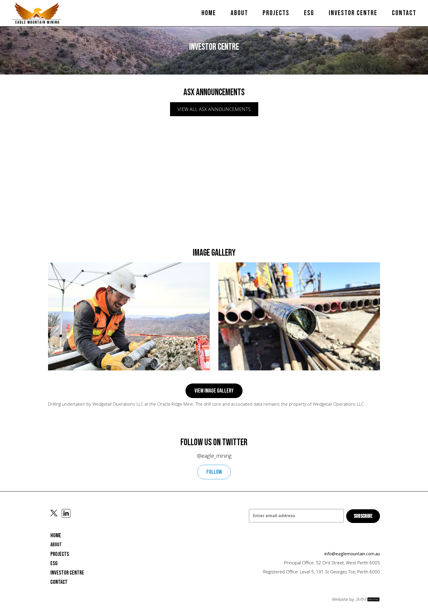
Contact (404, 13)
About (239, 13)
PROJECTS (276, 13)
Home (208, 13)
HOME (55, 535)
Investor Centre (353, 13)
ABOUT (56, 545)
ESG (309, 13)
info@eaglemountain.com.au (352, 553)
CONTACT (59, 582)
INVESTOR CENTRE (67, 572)
